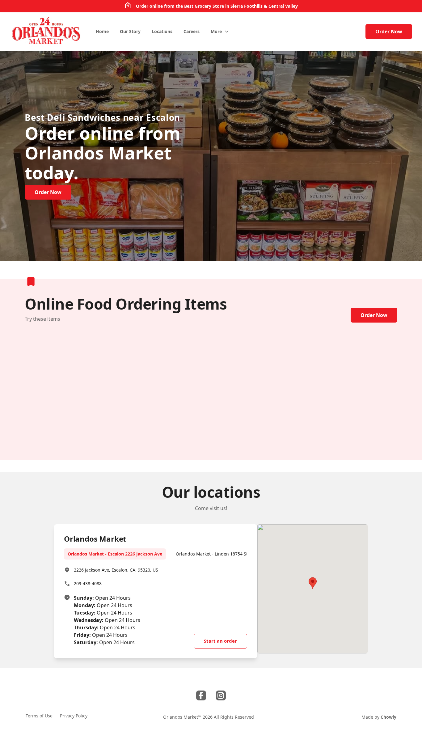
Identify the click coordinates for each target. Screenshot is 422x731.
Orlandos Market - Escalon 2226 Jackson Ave (115, 554)
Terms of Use (39, 716)
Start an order (220, 641)
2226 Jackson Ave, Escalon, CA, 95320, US (116, 570)
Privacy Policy (73, 716)
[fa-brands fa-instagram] (221, 695)
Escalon (163, 117)
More (216, 31)
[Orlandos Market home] (46, 31)
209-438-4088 (88, 583)
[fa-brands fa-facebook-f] (201, 695)
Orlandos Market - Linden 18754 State (215, 554)
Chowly (388, 717)
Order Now (388, 31)
